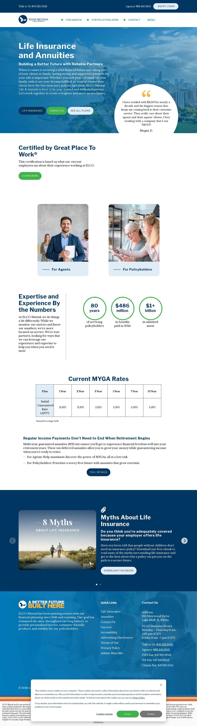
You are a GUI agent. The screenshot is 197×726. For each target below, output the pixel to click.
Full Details (98, 472)
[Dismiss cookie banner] (161, 685)
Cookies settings (104, 714)
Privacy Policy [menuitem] (110, 648)
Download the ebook (118, 570)
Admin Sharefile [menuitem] (112, 653)
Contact (134, 20)
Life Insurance (32, 110)
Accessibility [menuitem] (109, 632)
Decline (151, 714)
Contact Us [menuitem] (108, 622)
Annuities (57, 110)
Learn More (30, 175)
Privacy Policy (139, 697)
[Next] (184, 541)
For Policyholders (105, 20)
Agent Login (166, 6)
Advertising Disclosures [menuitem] (117, 637)
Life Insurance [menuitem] (111, 611)
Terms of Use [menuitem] (110, 642)
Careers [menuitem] (106, 627)
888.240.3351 (161, 649)
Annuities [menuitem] (107, 616)
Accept (127, 714)
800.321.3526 (164, 644)
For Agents (73, 20)
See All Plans (80, 110)
